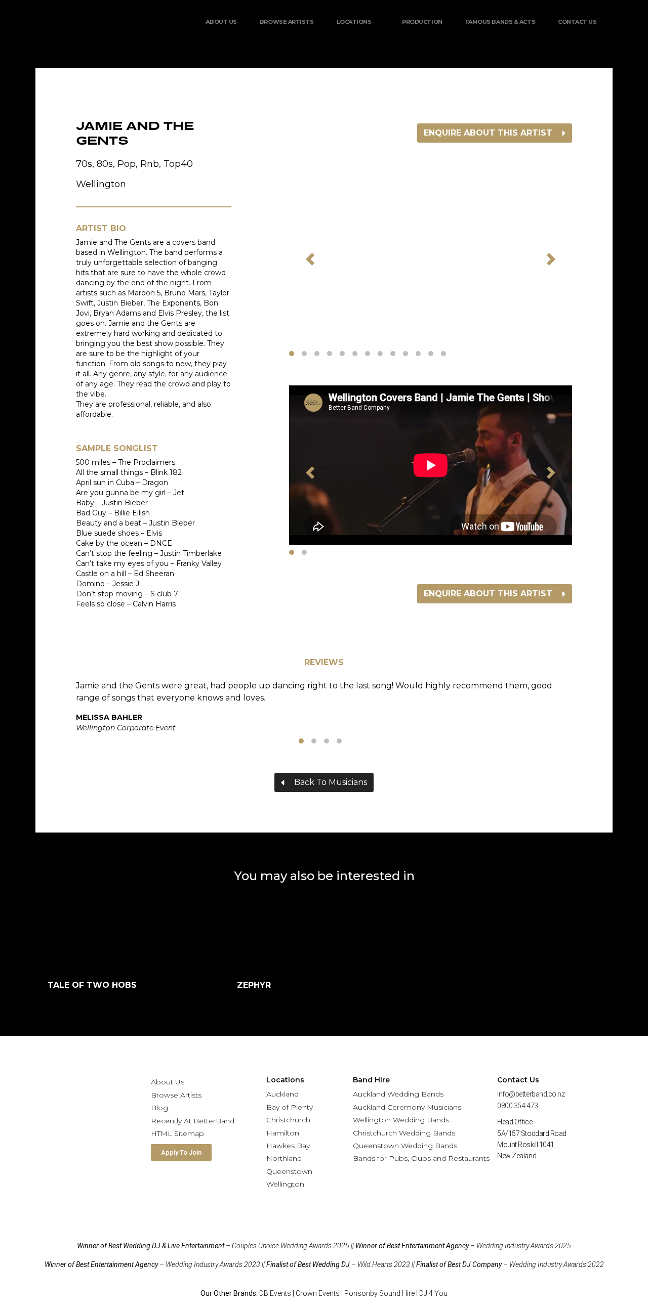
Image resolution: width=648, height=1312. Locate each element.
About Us (221, 21)
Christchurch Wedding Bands (404, 1133)
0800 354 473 (517, 1106)
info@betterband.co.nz (531, 1094)
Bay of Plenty (289, 1107)
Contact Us (577, 21)
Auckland (282, 1094)
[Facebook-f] (509, 1179)
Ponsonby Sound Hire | (381, 1293)
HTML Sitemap (177, 1133)
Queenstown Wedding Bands (405, 1145)
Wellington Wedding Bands (401, 1119)
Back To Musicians (330, 782)
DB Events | (277, 1293)
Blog (159, 1107)
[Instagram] (544, 1179)
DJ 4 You (433, 1293)
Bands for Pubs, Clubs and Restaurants (421, 1158)
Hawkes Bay (288, 1145)
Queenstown (289, 1171)
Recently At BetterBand (192, 1120)
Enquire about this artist (488, 133)
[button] (310, 259)
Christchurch (288, 1119)
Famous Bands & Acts (500, 21)
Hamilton (282, 1133)
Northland (284, 1158)
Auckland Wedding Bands (398, 1094)
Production (422, 21)
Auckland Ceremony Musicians (407, 1107)
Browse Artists (287, 21)
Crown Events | (320, 1293)
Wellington (285, 1184)
